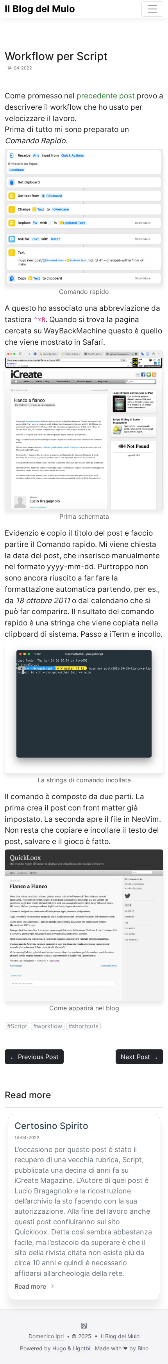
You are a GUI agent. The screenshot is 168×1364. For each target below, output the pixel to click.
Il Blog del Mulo (40, 8)
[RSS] (84, 1325)
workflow (49, 1026)
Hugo (59, 1348)
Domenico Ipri (46, 1336)
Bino (143, 1348)
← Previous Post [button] (34, 1057)
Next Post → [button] (139, 1057)
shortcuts (85, 1026)
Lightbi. (82, 1348)
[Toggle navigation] (152, 9)
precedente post (106, 95)
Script (19, 1026)
